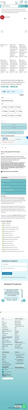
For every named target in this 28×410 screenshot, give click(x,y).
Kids (17, 9)
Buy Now (14, 127)
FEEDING (17, 332)
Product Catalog (5, 362)
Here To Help (17, 346)
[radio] (7, 101)
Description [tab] (5, 177)
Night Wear (4, 10)
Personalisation (18, 324)
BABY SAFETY (18, 321)
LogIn (3, 349)
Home (2, 9)
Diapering (17, 331)
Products (4, 361)
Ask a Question (7, 273)
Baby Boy (8, 156)
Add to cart (14, 124)
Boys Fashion (22, 9)
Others (16, 340)
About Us (4, 354)
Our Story (4, 357)
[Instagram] (23, 366)
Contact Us (4, 356)
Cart (3, 321)
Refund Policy (5, 346)
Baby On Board (18, 322)
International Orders (19, 347)
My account (4, 322)
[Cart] (21, 2)
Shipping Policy (5, 329)
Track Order (4, 326)
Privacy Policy (5, 333)
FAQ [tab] (2, 183)
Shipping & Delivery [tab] (6, 186)
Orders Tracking (5, 340)
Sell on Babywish (5, 366)
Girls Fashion (13, 158)
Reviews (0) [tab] (4, 193)
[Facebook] (17, 366)
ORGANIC (17, 337)
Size (2, 103)
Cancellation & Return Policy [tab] (7, 189)
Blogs (3, 359)
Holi (15, 329)
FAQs (3, 347)
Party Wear (17, 339)
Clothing (22, 156)
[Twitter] (19, 366)
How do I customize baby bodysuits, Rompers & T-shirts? (7, 337)
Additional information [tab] (6, 180)
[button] (26, 6)
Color (2, 97)
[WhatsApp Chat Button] (24, 406)
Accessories (17, 335)
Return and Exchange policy (6, 342)
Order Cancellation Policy (7, 344)
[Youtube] (21, 366)
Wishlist (3, 324)
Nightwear (10, 159)
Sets (18, 159)
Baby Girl (12, 156)
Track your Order (18, 344)
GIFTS (16, 334)
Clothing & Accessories (10, 9)
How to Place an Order (6, 364)
